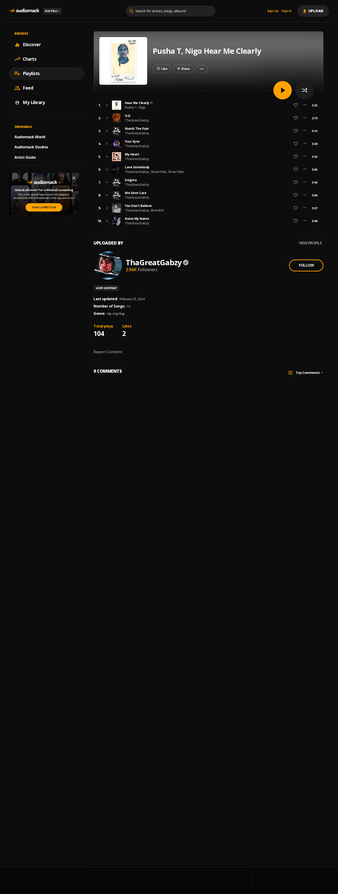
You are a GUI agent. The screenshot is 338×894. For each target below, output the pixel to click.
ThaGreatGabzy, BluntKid (144, 210)
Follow (306, 265)
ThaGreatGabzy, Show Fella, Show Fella (154, 171)
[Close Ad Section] (74, 178)
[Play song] (282, 90)
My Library (34, 102)
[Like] (296, 105)
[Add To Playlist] (107, 105)
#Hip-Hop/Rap (106, 288)
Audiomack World (29, 136)
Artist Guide (25, 157)
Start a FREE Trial (44, 207)
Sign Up (273, 11)
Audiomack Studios (31, 146)
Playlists (31, 73)
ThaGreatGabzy (137, 120)
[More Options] (304, 105)
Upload (316, 10)
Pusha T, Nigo (135, 107)
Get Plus (52, 11)
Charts (29, 59)
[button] (207, 105)
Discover (32, 45)
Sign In (286, 11)
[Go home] (24, 11)
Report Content (108, 351)
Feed (28, 88)
